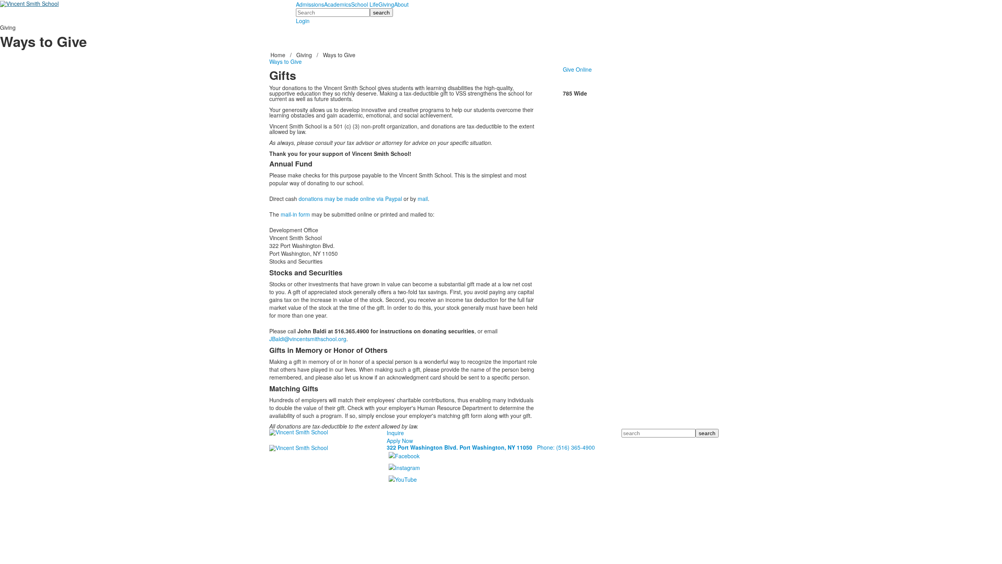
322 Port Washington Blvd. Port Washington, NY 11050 (459, 447)
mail (423, 198)
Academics (337, 4)
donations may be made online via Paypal (350, 198)
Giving (386, 4)
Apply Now (400, 441)
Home (278, 55)
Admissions (310, 4)
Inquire (395, 433)
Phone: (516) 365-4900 (566, 447)
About (401, 4)
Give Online (577, 69)
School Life (364, 4)
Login (303, 21)
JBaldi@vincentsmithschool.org (307, 339)
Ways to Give (339, 55)
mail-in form (295, 214)
